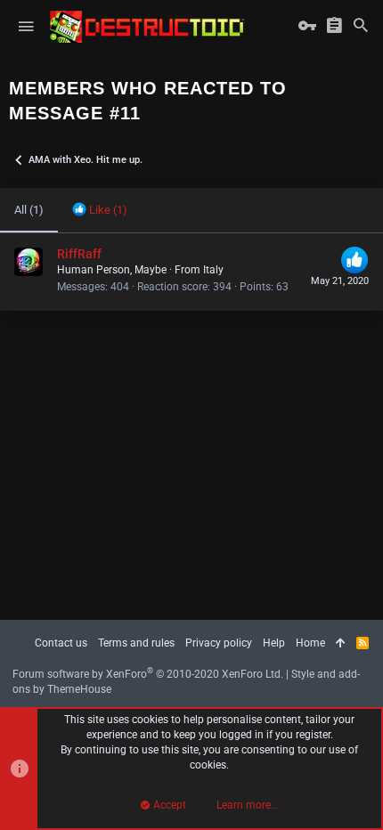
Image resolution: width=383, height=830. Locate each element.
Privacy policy (218, 643)
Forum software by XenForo (147, 674)
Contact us (61, 643)
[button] (26, 27)
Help (274, 643)
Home (310, 643)
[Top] (340, 643)
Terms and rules (136, 643)
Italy (213, 270)
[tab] (100, 210)
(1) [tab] (29, 209)
